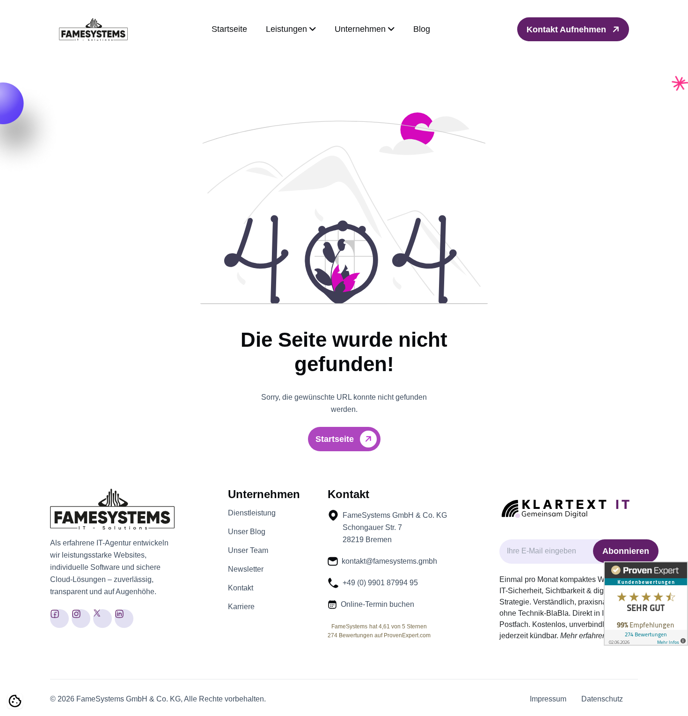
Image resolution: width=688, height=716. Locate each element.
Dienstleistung (252, 513)
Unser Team (248, 550)
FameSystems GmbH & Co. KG (128, 699)
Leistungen (287, 29)
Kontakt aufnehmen (567, 29)
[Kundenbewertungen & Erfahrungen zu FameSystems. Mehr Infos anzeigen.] (646, 603)
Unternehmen (361, 29)
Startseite (229, 29)
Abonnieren (625, 551)
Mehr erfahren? (585, 636)
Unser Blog (246, 532)
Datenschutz (602, 699)
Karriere (241, 607)
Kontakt (240, 588)
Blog (421, 29)
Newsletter (245, 569)
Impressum (548, 699)
